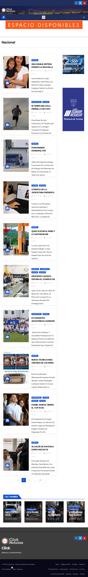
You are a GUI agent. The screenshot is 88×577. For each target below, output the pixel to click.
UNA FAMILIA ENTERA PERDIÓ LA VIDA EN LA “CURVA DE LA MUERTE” (42, 67)
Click (6, 548)
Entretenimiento (75, 506)
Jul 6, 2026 (37, 453)
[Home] (3, 17)
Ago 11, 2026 (38, 70)
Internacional (36, 102)
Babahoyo (35, 269)
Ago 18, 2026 (75, 519)
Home (57, 564)
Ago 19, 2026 (12, 519)
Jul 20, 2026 (37, 283)
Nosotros (75, 574)
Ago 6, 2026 (37, 238)
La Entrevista (45, 269)
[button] (84, 17)
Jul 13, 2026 (37, 411)
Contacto (75, 564)
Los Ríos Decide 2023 (57, 574)
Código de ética (65, 564)
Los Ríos (34, 185)
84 (40, 480)
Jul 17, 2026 (37, 324)
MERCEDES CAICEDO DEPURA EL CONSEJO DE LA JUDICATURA (43, 279)
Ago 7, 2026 (37, 112)
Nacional (35, 60)
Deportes (82, 564)
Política (42, 400)
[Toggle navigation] (44, 17)
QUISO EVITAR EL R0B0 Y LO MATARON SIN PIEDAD (43, 234)
